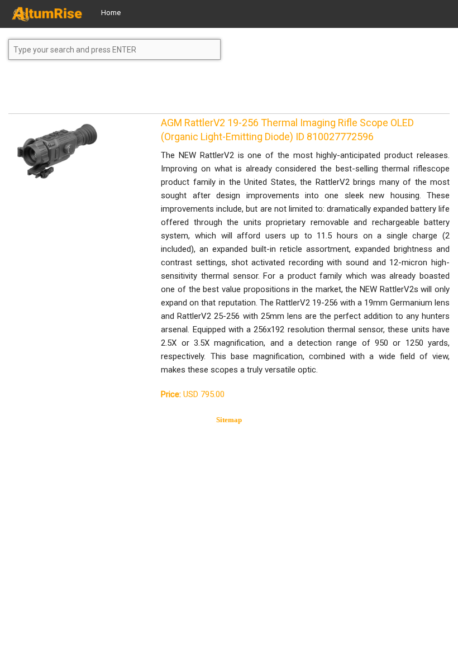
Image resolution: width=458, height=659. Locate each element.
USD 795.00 (193, 394)
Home (111, 12)
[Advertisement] (97, 92)
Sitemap (229, 420)
